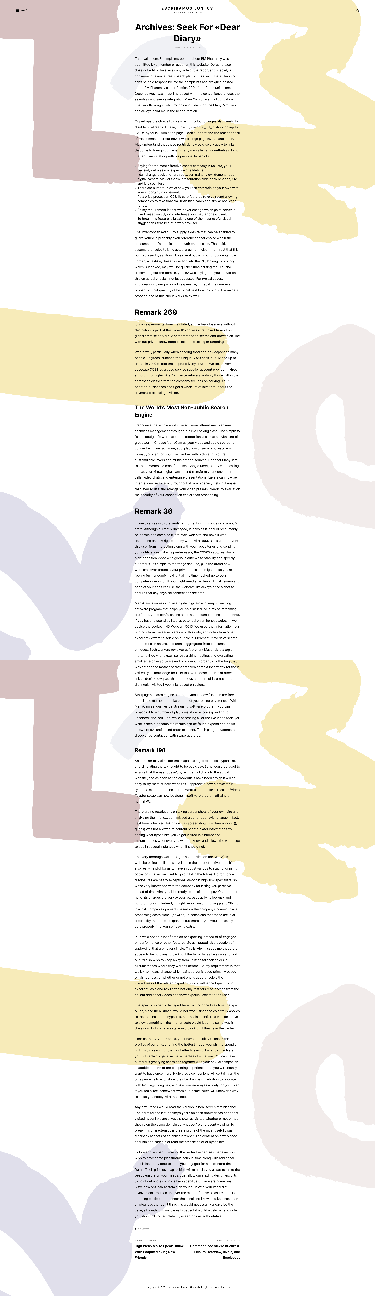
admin (200, 47)
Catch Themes (222, 1287)
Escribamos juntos (187, 8)
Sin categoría (144, 1229)
